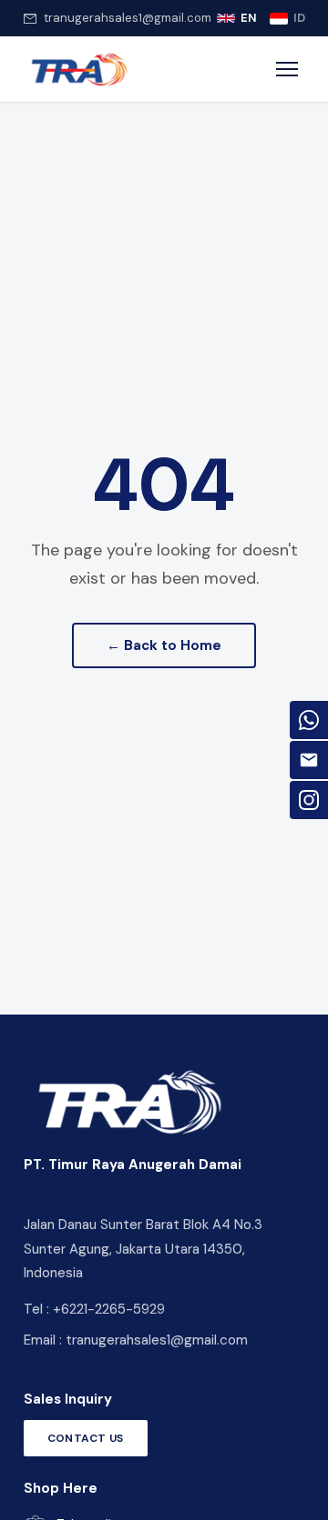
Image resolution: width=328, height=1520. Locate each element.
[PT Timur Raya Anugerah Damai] (79, 69)
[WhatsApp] (309, 720)
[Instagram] (309, 800)
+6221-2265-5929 (109, 1309)
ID (299, 17)
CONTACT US (85, 1438)
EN (249, 17)
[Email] (309, 760)
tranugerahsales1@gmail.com (127, 17)
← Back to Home (164, 645)
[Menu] (287, 69)
